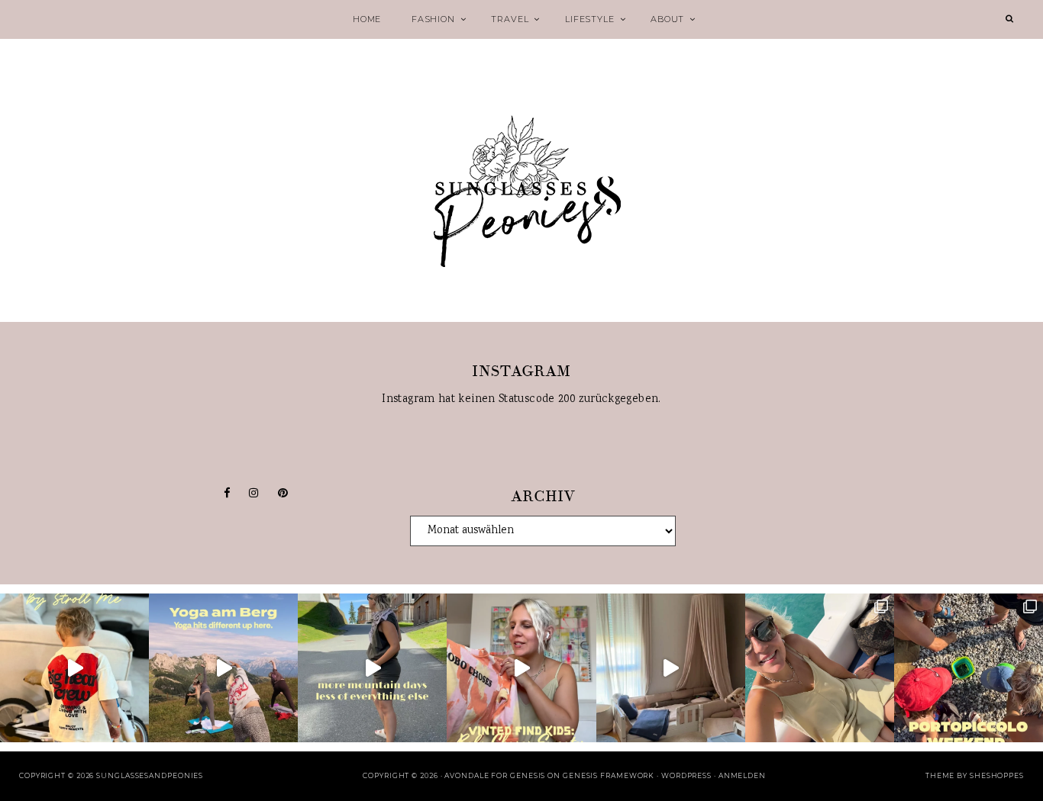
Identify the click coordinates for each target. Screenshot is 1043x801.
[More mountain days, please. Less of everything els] (372, 668)
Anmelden (742, 775)
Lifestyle (589, 19)
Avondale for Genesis (494, 775)
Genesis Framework (608, 775)
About (667, 19)
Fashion (433, 19)
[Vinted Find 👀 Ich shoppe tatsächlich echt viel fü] (521, 668)
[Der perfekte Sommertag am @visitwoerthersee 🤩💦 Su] (819, 668)
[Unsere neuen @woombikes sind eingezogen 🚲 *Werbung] (74, 668)
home (367, 19)
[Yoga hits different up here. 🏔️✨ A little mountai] (223, 668)
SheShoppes (997, 775)
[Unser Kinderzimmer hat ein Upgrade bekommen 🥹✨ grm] (670, 668)
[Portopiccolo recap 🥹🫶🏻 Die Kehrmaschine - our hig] (968, 668)
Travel (509, 19)
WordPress (686, 775)
